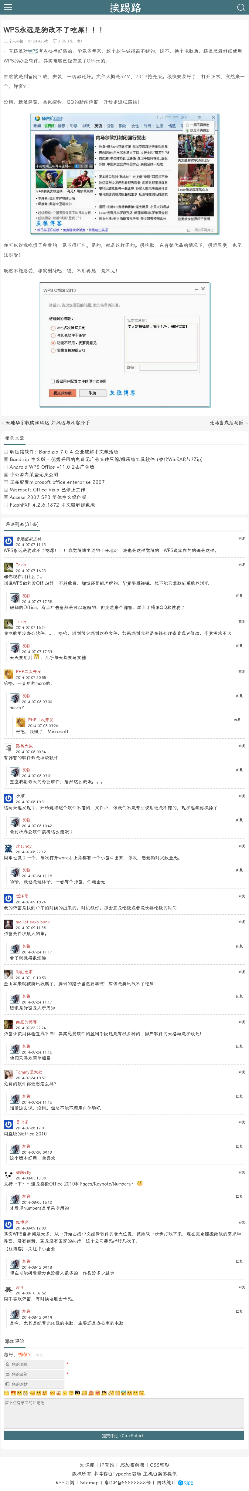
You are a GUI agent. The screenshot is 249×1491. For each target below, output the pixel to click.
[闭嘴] (25, 1393)
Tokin (21, 564)
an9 (19, 1287)
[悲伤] (19, 1393)
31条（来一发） (71, 41)
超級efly (23, 1172)
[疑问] (7, 1393)
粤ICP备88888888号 (127, 1483)
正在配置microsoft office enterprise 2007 (57, 482)
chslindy (24, 846)
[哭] (135, 1393)
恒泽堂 (22, 896)
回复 (241, 539)
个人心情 (16, 41)
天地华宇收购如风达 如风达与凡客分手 (47, 423)
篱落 (162, 1474)
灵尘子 (22, 1122)
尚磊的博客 (26, 1022)
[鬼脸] (32, 1393)
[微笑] (38, 1393)
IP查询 (107, 1465)
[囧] (123, 1393)
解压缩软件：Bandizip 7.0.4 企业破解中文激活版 (64, 452)
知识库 (87, 1465)
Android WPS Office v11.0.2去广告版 (52, 467)
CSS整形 (159, 1465)
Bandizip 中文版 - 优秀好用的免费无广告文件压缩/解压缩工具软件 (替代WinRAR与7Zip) (106, 459)
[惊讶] (58, 1393)
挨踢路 (125, 7)
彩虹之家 (24, 972)
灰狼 (26, 595)
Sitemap (89, 1483)
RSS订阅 (65, 1483)
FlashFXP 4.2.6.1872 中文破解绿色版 (52, 505)
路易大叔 (24, 746)
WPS (33, 51)
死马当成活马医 (227, 423)
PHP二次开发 (28, 671)
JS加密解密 (132, 1465)
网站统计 (166, 1483)
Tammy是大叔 (29, 1072)
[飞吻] (52, 1393)
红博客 (22, 1222)
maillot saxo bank (33, 921)
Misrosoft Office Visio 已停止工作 (47, 490)
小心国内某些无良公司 (34, 474)
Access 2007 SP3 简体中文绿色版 (48, 497)
